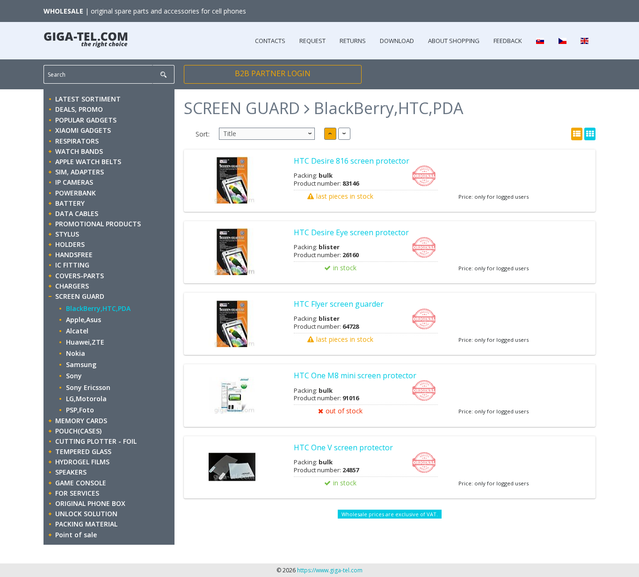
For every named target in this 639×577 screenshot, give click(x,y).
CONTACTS (270, 40)
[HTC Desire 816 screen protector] (232, 181)
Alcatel (77, 330)
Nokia (75, 353)
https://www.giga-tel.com (330, 570)
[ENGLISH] (584, 40)
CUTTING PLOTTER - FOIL (96, 441)
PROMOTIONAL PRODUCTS (98, 223)
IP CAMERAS (74, 182)
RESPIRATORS (77, 141)
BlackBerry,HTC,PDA (98, 308)
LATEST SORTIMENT (88, 98)
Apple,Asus (83, 319)
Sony (74, 375)
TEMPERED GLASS (83, 451)
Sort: (203, 134)
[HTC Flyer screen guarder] (232, 324)
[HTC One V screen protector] (232, 467)
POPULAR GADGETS (85, 119)
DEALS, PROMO (79, 109)
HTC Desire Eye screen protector (351, 232)
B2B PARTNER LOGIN (273, 73)
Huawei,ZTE (85, 342)
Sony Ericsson (88, 387)
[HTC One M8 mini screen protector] (232, 395)
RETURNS (353, 40)
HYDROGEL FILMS (82, 461)
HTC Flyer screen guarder (339, 304)
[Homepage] (86, 37)
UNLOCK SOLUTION (86, 513)
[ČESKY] (562, 40)
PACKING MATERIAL (86, 523)
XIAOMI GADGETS (83, 130)
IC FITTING (72, 264)
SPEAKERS (71, 472)
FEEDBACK (508, 40)
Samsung (81, 364)
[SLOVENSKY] (540, 40)
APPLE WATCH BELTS (88, 161)
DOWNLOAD (397, 40)
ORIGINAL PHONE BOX (90, 503)
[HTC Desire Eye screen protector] (232, 252)
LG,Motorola (86, 398)
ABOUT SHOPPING (453, 40)
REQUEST (312, 40)
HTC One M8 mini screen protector (355, 375)
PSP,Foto (80, 409)
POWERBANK (75, 192)
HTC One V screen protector (343, 447)
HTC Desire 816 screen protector (351, 161)
